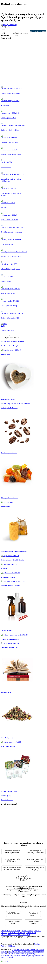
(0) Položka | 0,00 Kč (38, 31)
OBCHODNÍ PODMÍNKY (10, 931)
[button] (14, 62)
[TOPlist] (4, 961)
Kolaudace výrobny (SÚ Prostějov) (35, 860)
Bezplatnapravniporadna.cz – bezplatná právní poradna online (22, 955)
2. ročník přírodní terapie (14, 922)
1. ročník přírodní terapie (32, 914)
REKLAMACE (27, 931)
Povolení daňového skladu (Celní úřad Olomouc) (12, 869)
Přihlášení (11, 946)
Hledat (3, 27)
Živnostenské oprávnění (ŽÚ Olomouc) (12, 860)
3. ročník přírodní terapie (33, 922)
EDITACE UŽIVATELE (16, 933)
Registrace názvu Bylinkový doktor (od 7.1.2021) (23, 878)
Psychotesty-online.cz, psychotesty (23, 954)
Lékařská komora (14, 913)
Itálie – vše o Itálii (7, 957)
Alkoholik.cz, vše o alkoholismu (19, 952)
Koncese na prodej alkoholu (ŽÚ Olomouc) (35, 852)
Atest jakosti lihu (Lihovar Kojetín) (35, 869)
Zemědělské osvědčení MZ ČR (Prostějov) (12, 852)
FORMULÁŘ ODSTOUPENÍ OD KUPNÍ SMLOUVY (18, 934)
